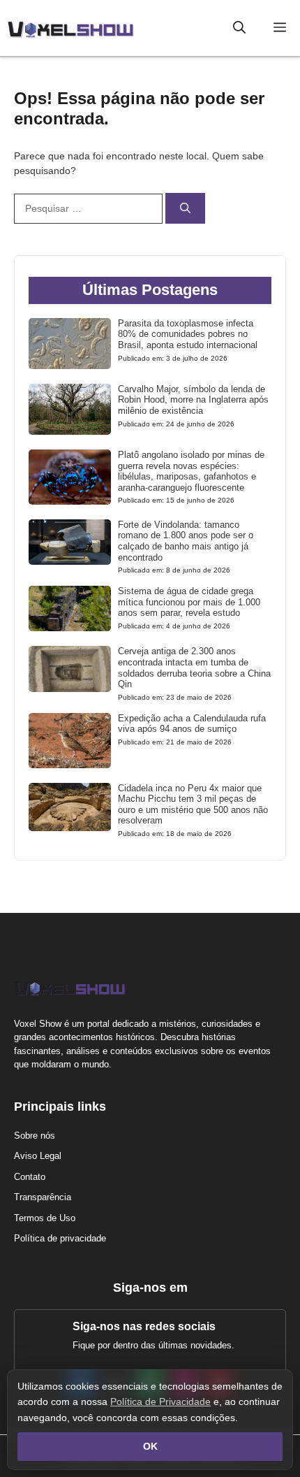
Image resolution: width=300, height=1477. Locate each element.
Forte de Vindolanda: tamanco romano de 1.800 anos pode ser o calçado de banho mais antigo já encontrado (185, 541)
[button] (239, 28)
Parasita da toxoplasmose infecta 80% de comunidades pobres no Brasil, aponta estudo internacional (187, 334)
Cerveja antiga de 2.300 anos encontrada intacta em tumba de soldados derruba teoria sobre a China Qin (194, 667)
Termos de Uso (44, 1218)
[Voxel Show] (70, 28)
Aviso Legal (37, 1156)
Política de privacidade (60, 1238)
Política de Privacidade (160, 1401)
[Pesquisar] (185, 208)
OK (150, 1446)
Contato (29, 1177)
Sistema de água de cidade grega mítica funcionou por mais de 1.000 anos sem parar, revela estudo (189, 602)
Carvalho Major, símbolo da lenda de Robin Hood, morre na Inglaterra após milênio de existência (193, 400)
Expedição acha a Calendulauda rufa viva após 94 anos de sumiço (192, 724)
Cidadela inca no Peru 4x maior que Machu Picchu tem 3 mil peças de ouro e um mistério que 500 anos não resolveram (193, 804)
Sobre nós (34, 1135)
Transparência (42, 1197)
